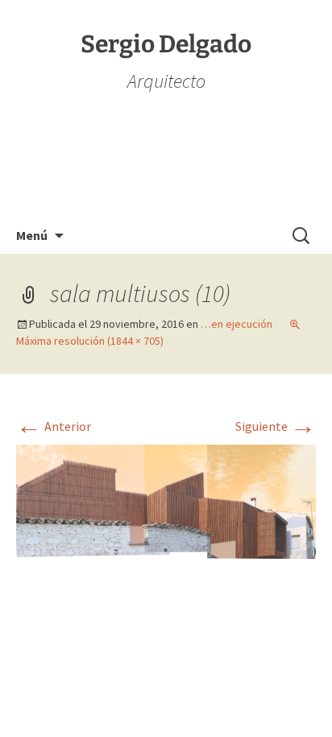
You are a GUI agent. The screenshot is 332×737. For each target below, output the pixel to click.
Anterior (53, 426)
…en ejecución (236, 324)
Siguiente (275, 426)
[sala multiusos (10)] (166, 500)
